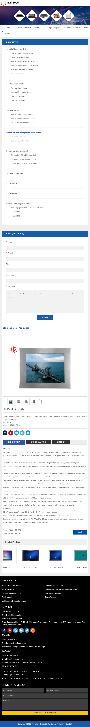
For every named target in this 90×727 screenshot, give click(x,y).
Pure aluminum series (19, 88)
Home (19, 28)
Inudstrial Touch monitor (15, 84)
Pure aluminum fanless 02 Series (23, 123)
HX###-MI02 (15, 212)
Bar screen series (17, 74)
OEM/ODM (61, 442)
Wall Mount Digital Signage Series (23, 159)
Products (27, 28)
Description (14, 442)
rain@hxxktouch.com (16, 615)
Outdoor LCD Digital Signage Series (24, 155)
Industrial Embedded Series (21, 92)
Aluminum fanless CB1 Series (22, 70)
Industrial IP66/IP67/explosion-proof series (49, 28)
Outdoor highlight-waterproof (17, 151)
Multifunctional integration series (18, 204)
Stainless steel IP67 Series (77, 28)
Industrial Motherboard (14, 173)
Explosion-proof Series (19, 137)
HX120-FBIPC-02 (14, 530)
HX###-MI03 (15, 216)
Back (80, 532)
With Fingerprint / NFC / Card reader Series (27, 208)
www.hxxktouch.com (14, 619)
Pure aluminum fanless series (22, 53)
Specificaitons (38, 442)
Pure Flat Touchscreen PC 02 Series (24, 61)
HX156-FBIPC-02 (14, 534)
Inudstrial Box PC (12, 110)
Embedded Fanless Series (20, 57)
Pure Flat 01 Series (18, 96)
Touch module (11, 183)
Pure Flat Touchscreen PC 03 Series (24, 66)
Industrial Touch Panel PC (16, 49)
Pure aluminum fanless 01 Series (23, 119)
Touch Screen (11, 193)
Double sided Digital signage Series (24, 163)
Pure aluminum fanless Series (22, 114)
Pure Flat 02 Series (18, 100)
